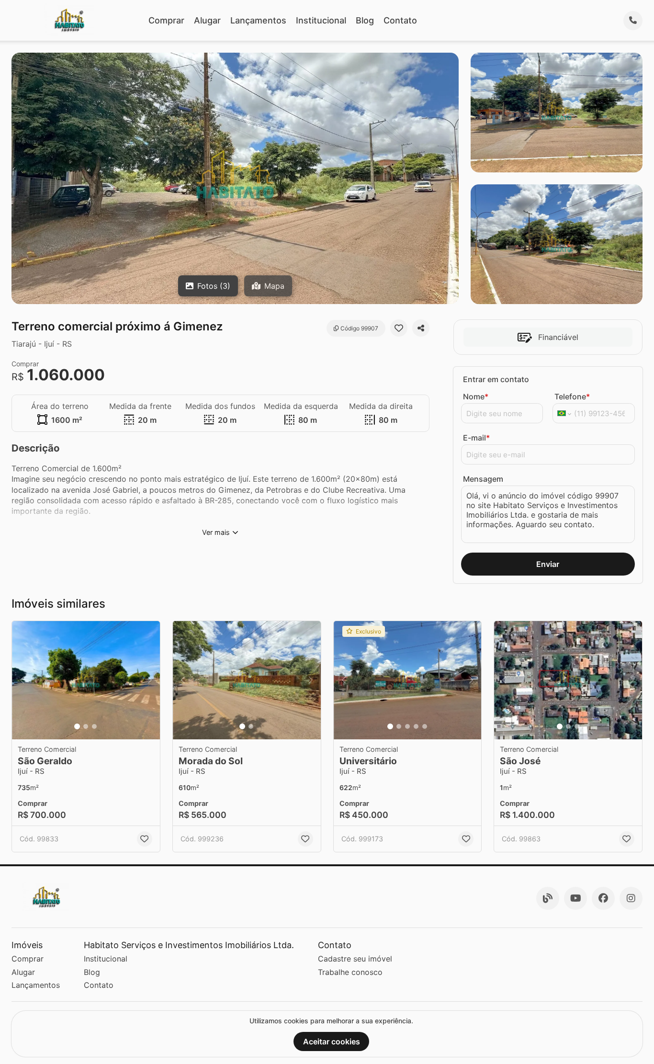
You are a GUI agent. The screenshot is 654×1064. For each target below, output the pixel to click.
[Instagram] (631, 898)
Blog (365, 20)
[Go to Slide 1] (77, 726)
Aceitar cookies (331, 1041)
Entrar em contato (496, 379)
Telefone (572, 396)
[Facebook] (603, 898)
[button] (86, 680)
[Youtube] (575, 898)
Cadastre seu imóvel (355, 958)
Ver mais (216, 532)
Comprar (166, 20)
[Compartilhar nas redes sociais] (420, 328)
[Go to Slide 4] (416, 726)
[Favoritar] (398, 328)
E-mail (476, 437)
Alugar (207, 20)
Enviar (547, 564)
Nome (475, 396)
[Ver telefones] (633, 20)
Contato (400, 20)
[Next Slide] (150, 680)
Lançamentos (258, 20)
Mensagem (483, 479)
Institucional (321, 20)
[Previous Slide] (22, 680)
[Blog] (547, 898)
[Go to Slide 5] (424, 726)
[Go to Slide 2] (85, 726)
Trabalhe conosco (350, 972)
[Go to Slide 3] (94, 726)
